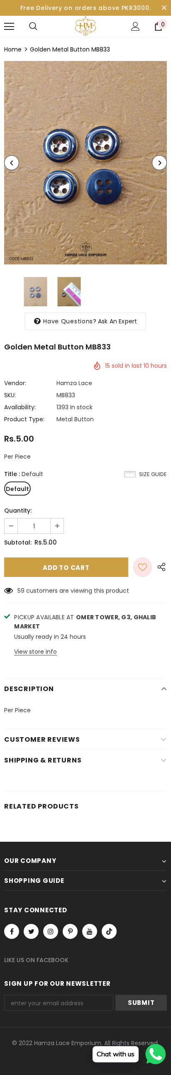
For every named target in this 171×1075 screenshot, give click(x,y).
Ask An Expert (117, 321)
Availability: (20, 407)
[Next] (159, 162)
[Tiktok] (109, 931)
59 (20, 590)
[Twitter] (31, 931)
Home (13, 49)
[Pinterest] (70, 931)
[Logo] (85, 26)
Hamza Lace (74, 383)
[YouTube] (89, 931)
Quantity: (18, 510)
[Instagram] (50, 931)
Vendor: (15, 383)
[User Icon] (135, 26)
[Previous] (11, 162)
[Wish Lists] (142, 567)
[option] (85, 162)
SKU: (10, 395)
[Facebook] (11, 931)
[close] (164, 8)
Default (17, 489)
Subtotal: (18, 542)
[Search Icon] (33, 26)
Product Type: (24, 419)
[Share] (159, 567)
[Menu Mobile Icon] (9, 27)
